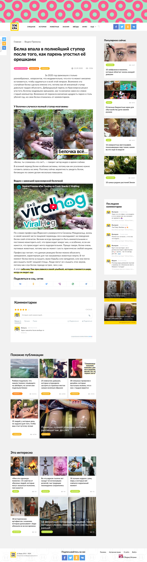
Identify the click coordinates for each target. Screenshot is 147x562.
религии (46, 491)
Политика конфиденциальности (27, 555)
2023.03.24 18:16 (32, 328)
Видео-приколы (33, 42)
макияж (110, 65)
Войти (134, 552)
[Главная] (15, 27)
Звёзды (76, 27)
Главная (17, 42)
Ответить (24, 333)
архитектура (47, 531)
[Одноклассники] (4, 43)
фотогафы (75, 491)
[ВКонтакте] (4, 48)
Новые (18, 321)
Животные (54, 27)
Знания (66, 27)
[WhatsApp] (73, 283)
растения (110, 177)
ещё (119, 253)
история (17, 531)
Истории (42, 27)
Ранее (35, 321)
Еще (92, 27)
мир (108, 140)
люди (16, 491)
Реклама (103, 552)
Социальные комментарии (81, 336)
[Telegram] (86, 283)
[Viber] (59, 283)
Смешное (31, 27)
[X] (4, 39)
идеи (109, 102)
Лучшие (27, 321)
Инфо (84, 27)
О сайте (126, 552)
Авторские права (115, 552)
